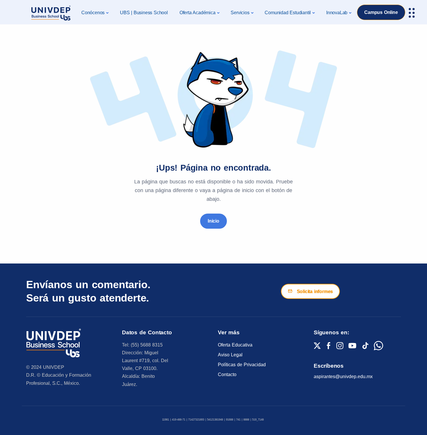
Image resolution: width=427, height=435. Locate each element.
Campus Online (381, 12)
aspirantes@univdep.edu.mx (343, 376)
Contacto (227, 374)
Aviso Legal (230, 354)
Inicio (213, 221)
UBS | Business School (144, 12)
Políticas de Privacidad (242, 364)
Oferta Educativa (235, 344)
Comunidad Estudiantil (288, 12)
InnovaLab (336, 12)
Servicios (240, 12)
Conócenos (93, 12)
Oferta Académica (198, 12)
